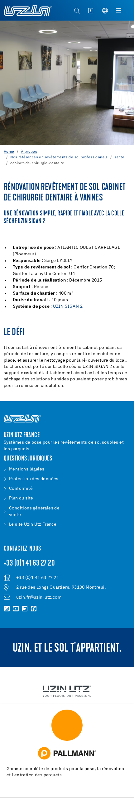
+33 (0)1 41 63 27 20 (29, 564)
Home (9, 152)
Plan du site (21, 498)
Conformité (21, 488)
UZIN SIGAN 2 (68, 306)
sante (119, 157)
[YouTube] (16, 609)
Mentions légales (26, 469)
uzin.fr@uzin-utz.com (38, 597)
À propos (29, 152)
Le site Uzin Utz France (32, 524)
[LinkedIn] (25, 609)
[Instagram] (7, 609)
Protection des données (34, 479)
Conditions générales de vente (34, 511)
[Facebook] (34, 609)
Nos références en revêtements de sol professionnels (59, 157)
